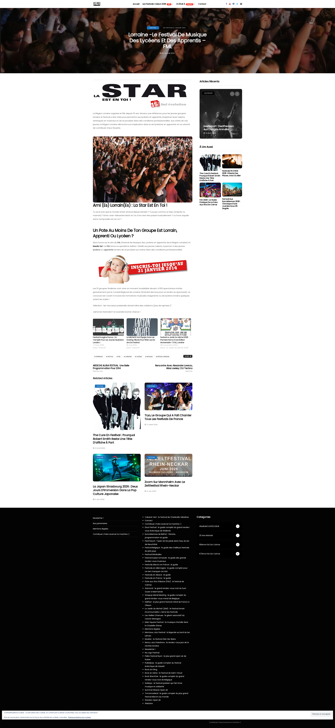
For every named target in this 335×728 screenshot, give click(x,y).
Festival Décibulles (153, 554)
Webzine (149, 703)
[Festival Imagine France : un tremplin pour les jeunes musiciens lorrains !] (108, 327)
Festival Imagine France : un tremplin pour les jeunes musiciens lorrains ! (108, 340)
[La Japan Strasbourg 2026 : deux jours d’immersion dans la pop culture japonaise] (117, 467)
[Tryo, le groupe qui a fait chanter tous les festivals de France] (168, 396)
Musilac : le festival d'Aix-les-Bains (160, 639)
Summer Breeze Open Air (156, 690)
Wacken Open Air (153, 700)
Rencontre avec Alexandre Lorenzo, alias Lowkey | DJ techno (173, 368)
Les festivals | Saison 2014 (174, 28)
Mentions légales (100, 529)
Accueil (136, 3)
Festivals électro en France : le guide (161, 564)
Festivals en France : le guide (158, 578)
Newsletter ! (98, 518)
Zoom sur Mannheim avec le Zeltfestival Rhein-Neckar (165, 484)
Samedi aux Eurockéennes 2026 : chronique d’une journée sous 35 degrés (231, 204)
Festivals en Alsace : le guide (158, 575)
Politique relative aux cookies (79, 717)
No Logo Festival (152, 652)
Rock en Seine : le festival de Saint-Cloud (163, 673)
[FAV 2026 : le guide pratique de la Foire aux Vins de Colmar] (210, 190)
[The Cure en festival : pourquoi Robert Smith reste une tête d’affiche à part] (117, 406)
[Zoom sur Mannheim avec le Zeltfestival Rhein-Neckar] (168, 465)
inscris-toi (98, 246)
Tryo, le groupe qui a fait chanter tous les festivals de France (168, 417)
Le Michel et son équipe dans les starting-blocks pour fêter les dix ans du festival (141, 340)
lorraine (128, 357)
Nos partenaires (100, 523)
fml (119, 357)
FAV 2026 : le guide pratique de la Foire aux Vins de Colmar (208, 202)
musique (150, 357)
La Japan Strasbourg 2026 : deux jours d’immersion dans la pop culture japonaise (115, 490)
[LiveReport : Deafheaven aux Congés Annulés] (221, 114)
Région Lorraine (163, 357)
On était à (184, 3)
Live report (208, 93)
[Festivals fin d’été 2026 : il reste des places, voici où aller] (232, 161)
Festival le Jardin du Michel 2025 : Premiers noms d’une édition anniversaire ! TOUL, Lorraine (174, 340)
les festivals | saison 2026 (156, 3)
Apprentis (99, 357)
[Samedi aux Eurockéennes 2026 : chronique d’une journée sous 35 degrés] (232, 190)
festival (153, 28)
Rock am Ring (151, 669)
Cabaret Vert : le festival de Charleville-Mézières (167, 517)
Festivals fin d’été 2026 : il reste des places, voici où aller (231, 173)
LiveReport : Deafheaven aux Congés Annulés (218, 127)
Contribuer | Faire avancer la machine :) (111, 534)
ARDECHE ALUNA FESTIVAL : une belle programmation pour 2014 (111, 368)
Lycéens (139, 357)
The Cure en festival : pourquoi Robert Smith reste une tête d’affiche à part (114, 439)
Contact (202, 3)
